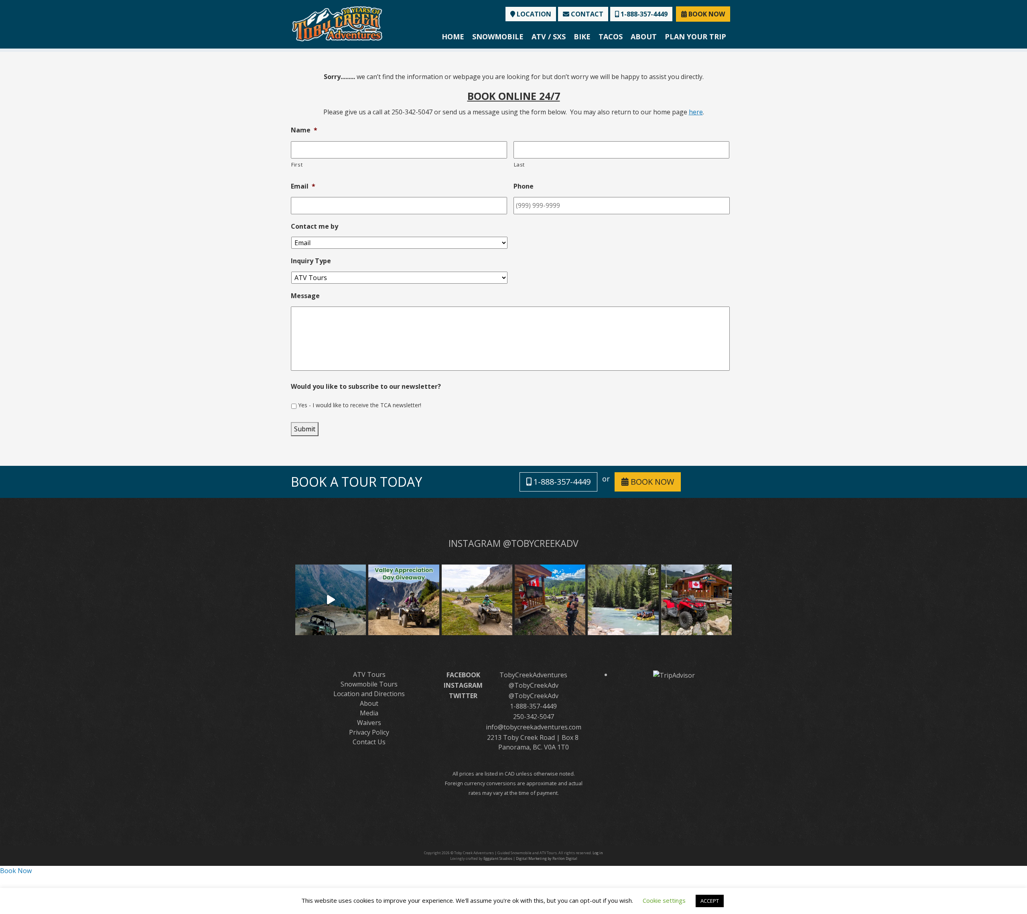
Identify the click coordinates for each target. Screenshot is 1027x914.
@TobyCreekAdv (533, 685)
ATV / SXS (549, 36)
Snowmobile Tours (369, 684)
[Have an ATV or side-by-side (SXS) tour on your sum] (330, 600)
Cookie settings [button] (664, 900)
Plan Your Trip (695, 36)
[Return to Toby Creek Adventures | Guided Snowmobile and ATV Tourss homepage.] (337, 23)
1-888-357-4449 (643, 14)
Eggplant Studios (497, 858)
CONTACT (586, 14)
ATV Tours (369, 674)
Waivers (369, 722)
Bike (582, 36)
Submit (304, 429)
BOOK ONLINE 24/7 (513, 96)
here (696, 112)
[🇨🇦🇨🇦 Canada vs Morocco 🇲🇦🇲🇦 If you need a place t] (550, 600)
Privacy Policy (369, 732)
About (644, 36)
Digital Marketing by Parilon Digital (546, 858)
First (296, 164)
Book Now (16, 870)
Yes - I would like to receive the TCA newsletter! (359, 405)
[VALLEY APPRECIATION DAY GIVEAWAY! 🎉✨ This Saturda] (403, 600)
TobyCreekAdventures (533, 674)
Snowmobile (498, 36)
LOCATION (533, 14)
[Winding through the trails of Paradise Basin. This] (477, 600)
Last (519, 164)
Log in (598, 852)
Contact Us (369, 741)
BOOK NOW (706, 14)
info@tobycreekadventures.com (533, 727)
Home (453, 36)
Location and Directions (369, 693)
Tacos (611, 36)
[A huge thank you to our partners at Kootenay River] (623, 600)
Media (369, 713)
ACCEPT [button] (709, 900)
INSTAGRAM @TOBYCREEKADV (513, 543)
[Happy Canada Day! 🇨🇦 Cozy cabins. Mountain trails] (696, 600)
